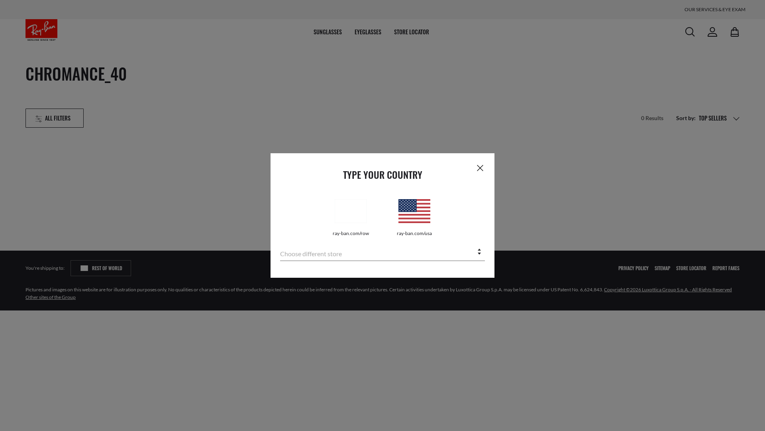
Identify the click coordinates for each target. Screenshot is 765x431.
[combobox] (382, 252)
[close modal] (480, 167)
